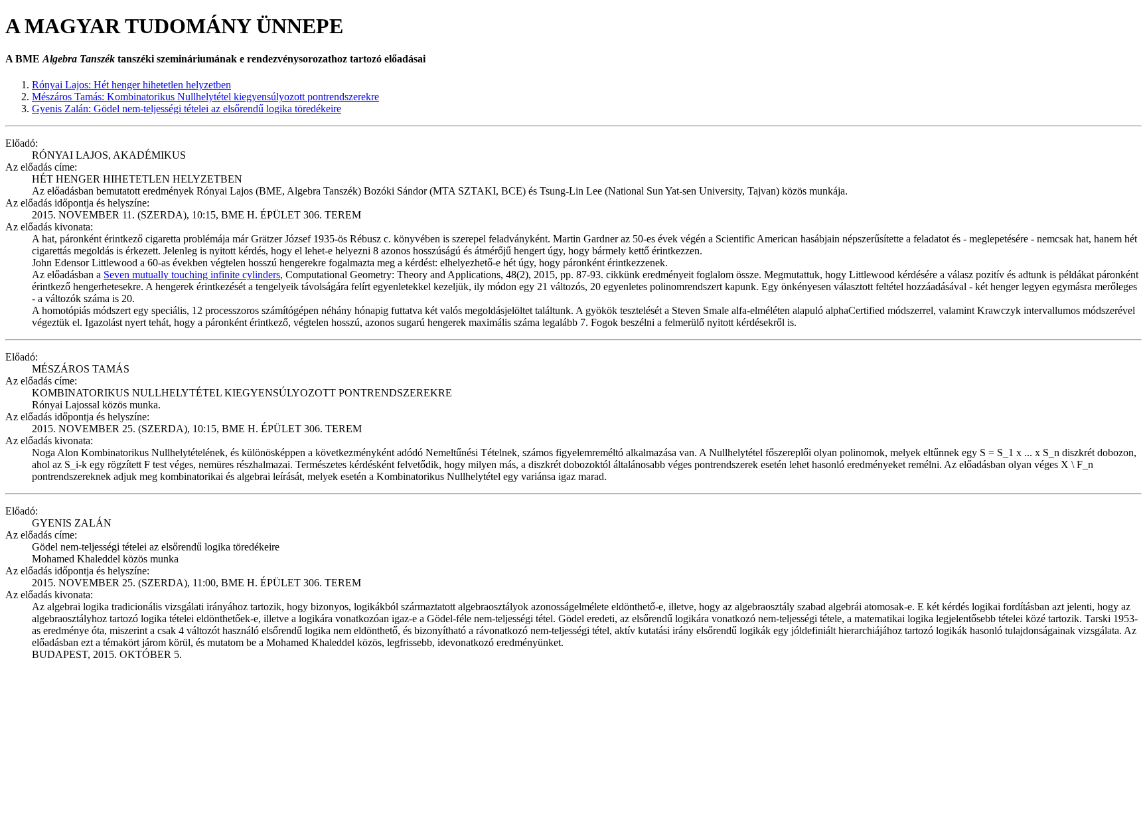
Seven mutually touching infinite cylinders (192, 274)
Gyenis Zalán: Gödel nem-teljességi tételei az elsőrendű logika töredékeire (186, 108)
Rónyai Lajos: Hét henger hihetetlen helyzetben (131, 84)
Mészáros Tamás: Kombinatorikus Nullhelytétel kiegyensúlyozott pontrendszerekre (205, 96)
